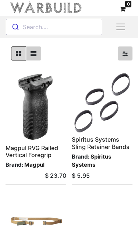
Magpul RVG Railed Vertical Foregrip (32, 151)
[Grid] (18, 53)
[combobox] (54, 27)
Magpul (34, 164)
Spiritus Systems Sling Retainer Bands (101, 143)
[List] (33, 53)
